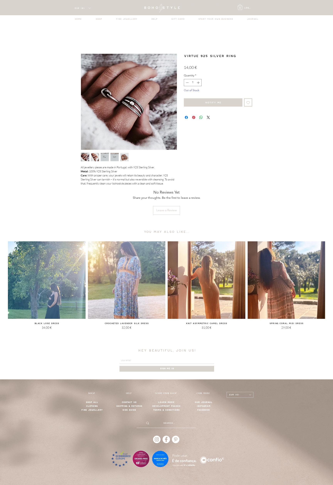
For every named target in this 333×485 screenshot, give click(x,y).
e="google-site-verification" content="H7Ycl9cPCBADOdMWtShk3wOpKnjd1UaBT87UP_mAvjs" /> (200, 3)
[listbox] (82, 8)
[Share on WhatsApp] (201, 117)
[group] (166, 290)
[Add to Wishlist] (248, 102)
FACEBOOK (203, 410)
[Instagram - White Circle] (157, 439)
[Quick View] (47, 280)
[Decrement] (186, 82)
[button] (240, 7)
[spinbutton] (192, 82)
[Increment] (198, 82)
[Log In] (235, 8)
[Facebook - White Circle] (166, 439)
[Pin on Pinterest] (193, 117)
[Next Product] (330, 280)
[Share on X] (208, 117)
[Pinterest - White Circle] (175, 439)
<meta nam (169, 3)
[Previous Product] (2, 280)
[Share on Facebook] (186, 117)
